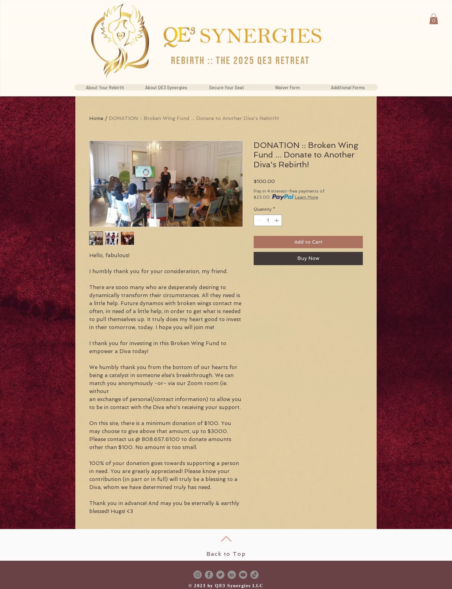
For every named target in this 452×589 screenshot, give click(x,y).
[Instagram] (197, 575)
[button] (433, 19)
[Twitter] (220, 575)
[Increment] (277, 220)
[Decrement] (258, 220)
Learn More (306, 197)
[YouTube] (243, 575)
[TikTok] (254, 575)
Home (96, 118)
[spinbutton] (267, 220)
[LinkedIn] (232, 575)
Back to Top (226, 554)
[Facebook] (209, 575)
